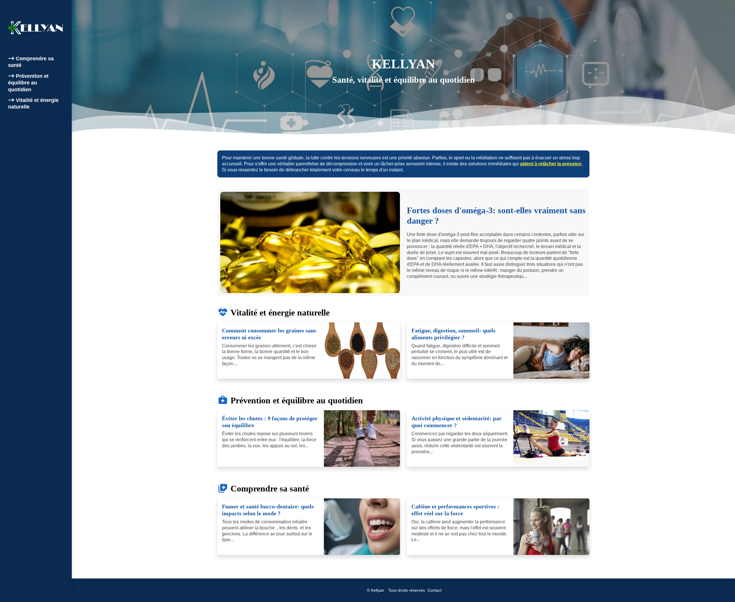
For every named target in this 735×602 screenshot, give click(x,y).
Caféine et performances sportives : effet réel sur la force (455, 509)
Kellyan (377, 590)
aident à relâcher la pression (550, 163)
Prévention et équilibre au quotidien (28, 82)
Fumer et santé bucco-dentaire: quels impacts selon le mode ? (268, 509)
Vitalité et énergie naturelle (33, 103)
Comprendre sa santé (31, 62)
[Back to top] (719, 586)
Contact (435, 590)
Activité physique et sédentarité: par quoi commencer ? (456, 421)
